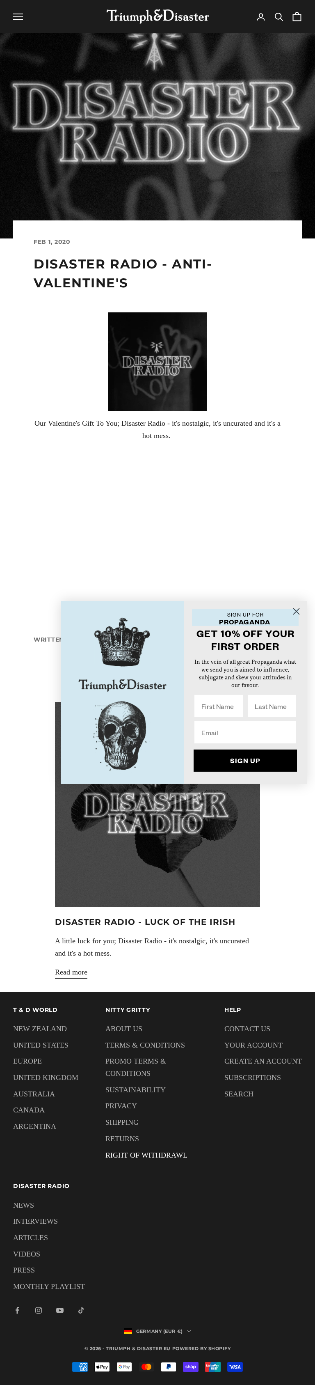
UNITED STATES (40, 1045)
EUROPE (27, 1061)
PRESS (24, 1270)
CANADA (29, 1110)
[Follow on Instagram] (38, 1310)
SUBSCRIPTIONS (252, 1077)
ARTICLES (30, 1238)
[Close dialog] (296, 611)
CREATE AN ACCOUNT (263, 1061)
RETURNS (122, 1139)
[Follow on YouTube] (60, 1310)
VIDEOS (26, 1254)
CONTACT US (247, 1029)
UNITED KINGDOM (45, 1077)
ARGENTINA (34, 1126)
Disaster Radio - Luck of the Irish (145, 922)
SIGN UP (245, 760)
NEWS (23, 1205)
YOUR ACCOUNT (253, 1045)
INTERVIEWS (35, 1221)
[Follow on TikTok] (81, 1310)
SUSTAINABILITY (135, 1090)
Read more (71, 972)
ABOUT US (123, 1029)
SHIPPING (122, 1122)
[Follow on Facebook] (17, 1310)
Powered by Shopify (201, 1348)
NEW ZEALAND (40, 1029)
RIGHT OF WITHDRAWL (146, 1155)
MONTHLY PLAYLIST (49, 1286)
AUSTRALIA (34, 1094)
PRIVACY (121, 1106)
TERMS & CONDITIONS (145, 1045)
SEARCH (238, 1094)
